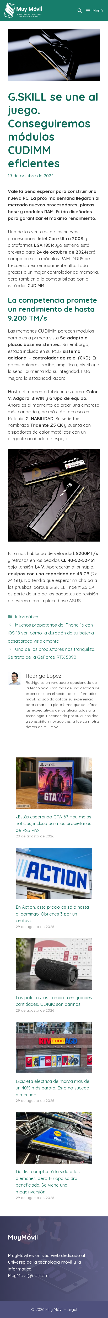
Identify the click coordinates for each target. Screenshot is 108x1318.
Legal (72, 1309)
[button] (79, 10)
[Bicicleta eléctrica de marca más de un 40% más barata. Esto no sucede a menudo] (54, 1070)
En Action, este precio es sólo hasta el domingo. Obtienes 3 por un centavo (52, 913)
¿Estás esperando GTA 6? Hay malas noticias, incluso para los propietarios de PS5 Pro (53, 823)
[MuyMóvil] (23, 10)
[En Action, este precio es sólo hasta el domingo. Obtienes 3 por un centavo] (54, 896)
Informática (26, 616)
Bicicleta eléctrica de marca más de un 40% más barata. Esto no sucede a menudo (52, 1087)
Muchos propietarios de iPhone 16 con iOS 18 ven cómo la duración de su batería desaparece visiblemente (51, 633)
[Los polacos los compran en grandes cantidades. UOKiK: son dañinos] (54, 986)
